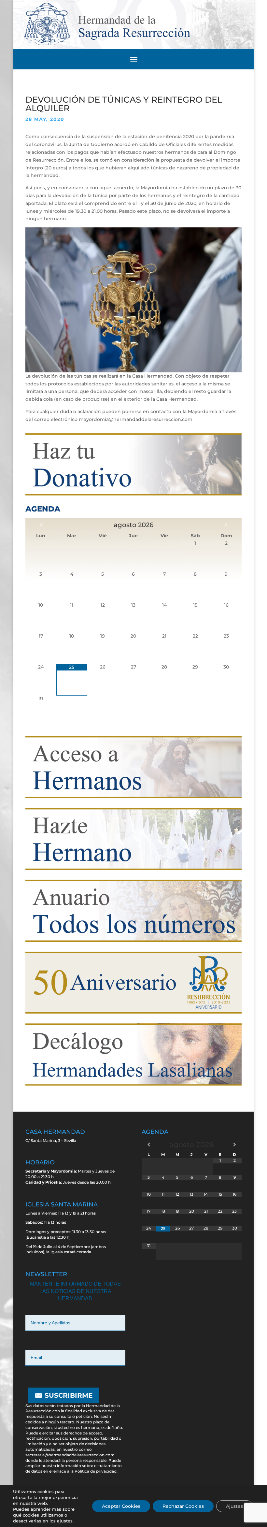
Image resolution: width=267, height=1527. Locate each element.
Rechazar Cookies (183, 1506)
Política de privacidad (96, 1471)
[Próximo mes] (226, 524)
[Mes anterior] (40, 524)
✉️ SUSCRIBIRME (63, 1395)
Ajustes (234, 1506)
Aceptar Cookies (121, 1506)
